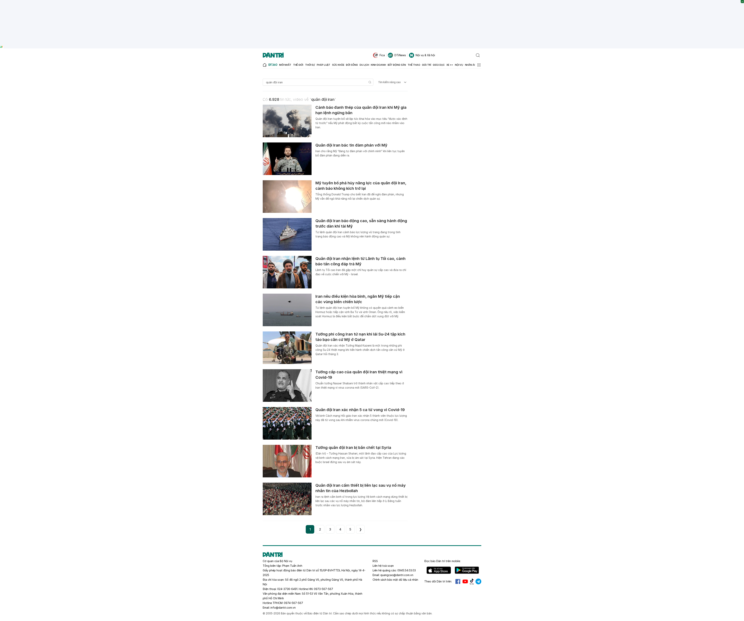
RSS (375, 561)
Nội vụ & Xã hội (425, 55)
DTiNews (400, 55)
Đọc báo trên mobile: (442, 561)
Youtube (465, 581)
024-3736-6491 (287, 589)
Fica (382, 55)
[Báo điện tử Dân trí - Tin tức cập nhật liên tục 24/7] (273, 55)
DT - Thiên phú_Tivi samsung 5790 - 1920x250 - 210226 (372, 1)
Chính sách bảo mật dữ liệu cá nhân (395, 579)
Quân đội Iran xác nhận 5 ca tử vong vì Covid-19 (360, 409)
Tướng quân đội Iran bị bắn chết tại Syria (353, 447)
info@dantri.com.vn (283, 607)
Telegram (478, 581)
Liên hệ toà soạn (383, 565)
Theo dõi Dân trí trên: (438, 581)
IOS (439, 570)
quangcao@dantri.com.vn (396, 575)
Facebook (458, 581)
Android (467, 570)
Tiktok (472, 581)
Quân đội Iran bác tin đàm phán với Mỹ (351, 145)
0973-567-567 (323, 589)
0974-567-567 (293, 603)
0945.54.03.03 (406, 570)
